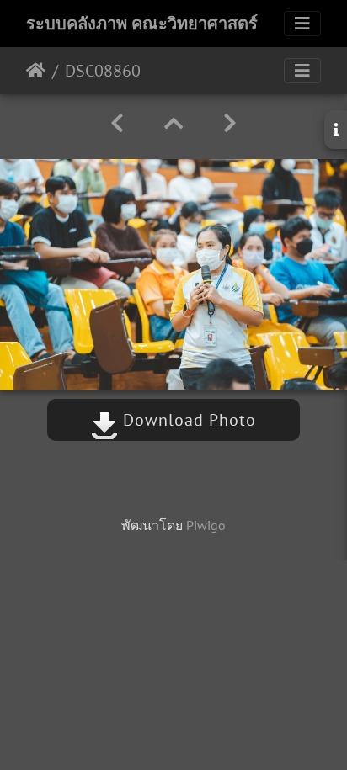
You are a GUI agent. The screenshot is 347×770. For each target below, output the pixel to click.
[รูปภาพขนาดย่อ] (173, 123)
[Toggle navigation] (302, 23)
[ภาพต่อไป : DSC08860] (230, 123)
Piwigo (206, 525)
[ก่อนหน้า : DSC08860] (117, 123)
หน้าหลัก (35, 70)
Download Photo (187, 420)
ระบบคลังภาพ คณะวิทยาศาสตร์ (142, 24)
